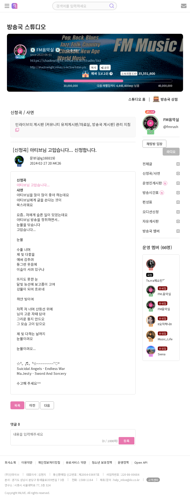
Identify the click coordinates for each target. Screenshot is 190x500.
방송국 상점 (169, 99)
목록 (17, 405)
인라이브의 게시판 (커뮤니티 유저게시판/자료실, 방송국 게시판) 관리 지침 (73, 124)
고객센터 (153, 480)
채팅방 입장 (154, 143)
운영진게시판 (154, 183)
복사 (93, 67)
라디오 (171, 151)
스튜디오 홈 (137, 99)
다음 (47, 405)
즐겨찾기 (75, 50)
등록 (127, 440)
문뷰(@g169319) (42, 158)
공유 (106, 67)
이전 (32, 405)
